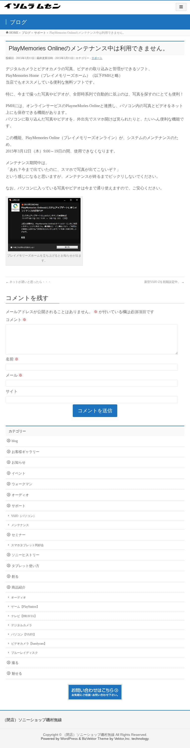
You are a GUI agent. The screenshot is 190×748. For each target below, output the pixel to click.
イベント (18, 473)
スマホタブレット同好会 (27, 545)
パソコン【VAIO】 (23, 634)
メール (14, 375)
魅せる (17, 673)
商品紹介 (18, 587)
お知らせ (18, 462)
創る (15, 576)
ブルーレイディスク (24, 653)
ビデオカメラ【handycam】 (29, 643)
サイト (12, 391)
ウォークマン (22, 484)
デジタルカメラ (21, 625)
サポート (97, 58)
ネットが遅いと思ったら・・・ (28, 282)
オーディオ (20, 495)
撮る (15, 663)
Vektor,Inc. (122, 739)
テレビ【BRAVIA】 (24, 616)
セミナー (18, 535)
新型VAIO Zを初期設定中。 (164, 282)
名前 (12, 359)
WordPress (69, 739)
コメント (16, 320)
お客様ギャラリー (25, 452)
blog (15, 441)
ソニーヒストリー (25, 555)
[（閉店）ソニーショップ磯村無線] (32, 9)
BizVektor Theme (95, 739)
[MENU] (181, 7)
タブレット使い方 (25, 566)
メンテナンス (20, 525)
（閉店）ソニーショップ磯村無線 (89, 735)
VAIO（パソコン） (23, 516)
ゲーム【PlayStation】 (25, 606)
